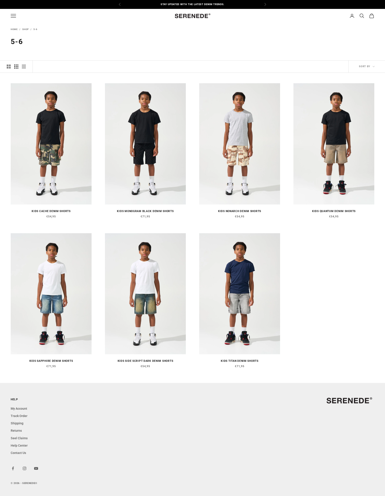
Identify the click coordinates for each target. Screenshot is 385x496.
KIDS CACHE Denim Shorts (51, 211)
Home (14, 29)
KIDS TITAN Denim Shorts (239, 360)
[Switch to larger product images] (9, 67)
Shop (25, 29)
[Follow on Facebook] (13, 468)
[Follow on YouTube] (36, 468)
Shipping (17, 423)
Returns (16, 430)
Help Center (19, 445)
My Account (19, 408)
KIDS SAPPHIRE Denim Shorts (51, 360)
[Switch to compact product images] (24, 67)
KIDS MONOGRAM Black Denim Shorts (145, 211)
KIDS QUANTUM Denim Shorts (334, 211)
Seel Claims (19, 438)
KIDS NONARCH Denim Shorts (239, 211)
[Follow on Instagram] (24, 468)
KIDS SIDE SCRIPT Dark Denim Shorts (145, 360)
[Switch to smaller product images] (16, 67)
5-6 (35, 29)
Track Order (19, 416)
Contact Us (18, 453)
